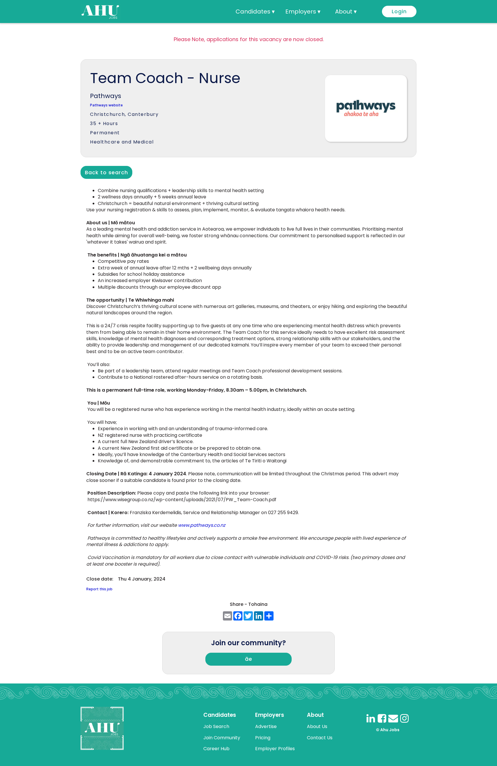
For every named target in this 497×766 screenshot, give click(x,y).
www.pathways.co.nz (201, 525)
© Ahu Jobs (387, 730)
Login (399, 11)
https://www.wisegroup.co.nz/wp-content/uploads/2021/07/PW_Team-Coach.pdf (181, 499)
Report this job (99, 589)
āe (248, 658)
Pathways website (106, 105)
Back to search (106, 172)
